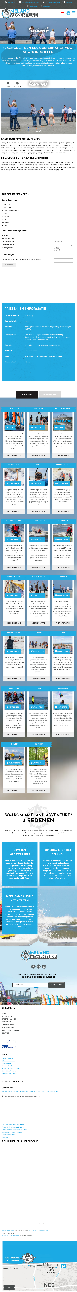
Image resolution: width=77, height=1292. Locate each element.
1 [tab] (37, 131)
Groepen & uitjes (9, 1019)
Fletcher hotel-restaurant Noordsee (15, 1129)
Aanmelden (56, 985)
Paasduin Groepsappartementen (13, 1127)
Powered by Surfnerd (39, 1223)
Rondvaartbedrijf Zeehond (11, 1068)
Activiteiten (7, 1016)
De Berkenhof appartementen (13, 1124)
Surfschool (7, 1022)
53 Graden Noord (26, 1236)
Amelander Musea (8, 1134)
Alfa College (6, 1063)
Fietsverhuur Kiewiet (9, 1073)
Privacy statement (8, 1233)
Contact (5, 1033)
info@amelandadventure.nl (30, 1096)
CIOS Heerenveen (8, 1061)
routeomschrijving (51, 1091)
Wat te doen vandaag (11, 1030)
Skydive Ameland (8, 1066)
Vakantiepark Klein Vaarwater (12, 1132)
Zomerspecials (8, 1027)
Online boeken (8, 1025)
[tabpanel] (38, 111)
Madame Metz (7, 1137)
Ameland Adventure (21, 1231)
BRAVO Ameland (8, 1058)
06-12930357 (11, 1096)
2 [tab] (40, 131)
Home (4, 1013)
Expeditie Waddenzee (9, 1071)
